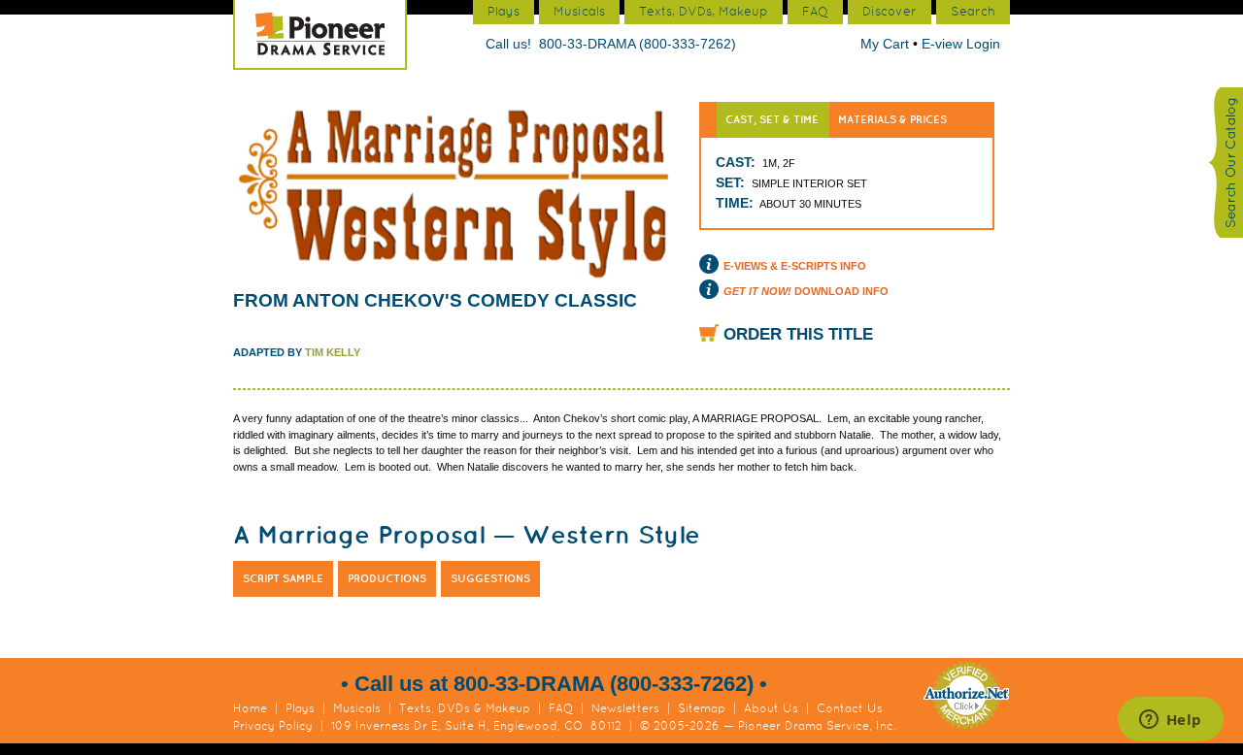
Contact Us (850, 708)
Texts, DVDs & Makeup (464, 708)
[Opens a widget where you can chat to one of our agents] (1170, 721)
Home (250, 708)
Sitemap (701, 708)
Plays (300, 708)
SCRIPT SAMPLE (283, 578)
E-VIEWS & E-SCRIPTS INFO (794, 266)
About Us (771, 708)
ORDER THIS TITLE (798, 334)
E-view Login (961, 43)
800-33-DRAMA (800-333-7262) (637, 43)
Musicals (357, 708)
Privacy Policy (273, 726)
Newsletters (625, 708)
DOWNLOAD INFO (806, 291)
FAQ (561, 708)
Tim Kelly (332, 352)
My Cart (886, 43)
